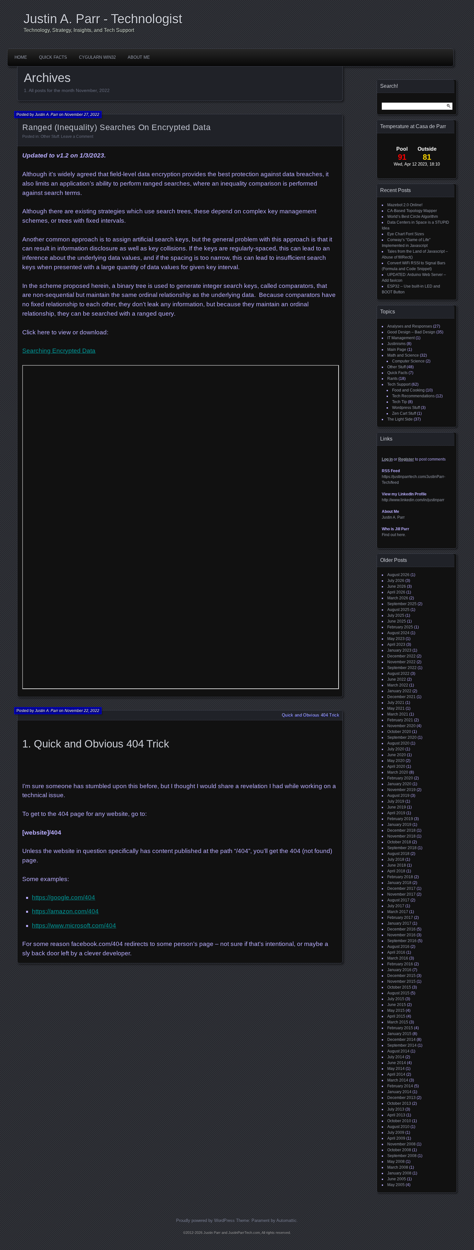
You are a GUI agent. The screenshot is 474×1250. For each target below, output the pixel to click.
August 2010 (398, 1126)
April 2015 (396, 1016)
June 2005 (396, 1179)
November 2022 (401, 662)
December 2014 (401, 1039)
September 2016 (402, 941)
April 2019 (396, 813)
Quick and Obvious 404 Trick (310, 715)
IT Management (401, 338)
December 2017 (401, 888)
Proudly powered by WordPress (205, 1220)
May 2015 (396, 1010)
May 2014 (396, 1068)
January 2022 (399, 691)
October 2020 (399, 731)
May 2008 (396, 1161)
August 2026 (398, 575)
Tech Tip (399, 402)
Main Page (396, 349)
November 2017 (401, 894)
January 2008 (399, 1173)
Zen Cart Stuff (404, 413)
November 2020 (401, 726)
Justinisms (396, 343)
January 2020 (399, 784)
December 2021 (401, 697)
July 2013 (395, 1109)
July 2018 (395, 859)
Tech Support (398, 384)
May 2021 (396, 708)
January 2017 (399, 923)
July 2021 (395, 702)
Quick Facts (53, 57)
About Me (139, 57)
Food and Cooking (408, 390)
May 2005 (396, 1185)
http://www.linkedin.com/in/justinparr (413, 500)
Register (406, 459)
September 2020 (402, 737)
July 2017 (395, 906)
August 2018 (398, 853)
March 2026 (397, 598)
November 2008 (401, 1144)
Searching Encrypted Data (58, 350)
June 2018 (396, 865)
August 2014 (398, 1051)
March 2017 (397, 912)
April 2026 (396, 592)
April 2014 (396, 1074)
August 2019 (398, 795)
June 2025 (396, 621)
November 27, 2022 (81, 114)
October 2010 (399, 1121)
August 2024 (398, 633)
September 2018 (402, 848)
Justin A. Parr (46, 114)
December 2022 (401, 656)
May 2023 (396, 638)
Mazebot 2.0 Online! (404, 205)
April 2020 (396, 766)
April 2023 (396, 644)
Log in (387, 459)
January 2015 (399, 1034)
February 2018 (400, 877)
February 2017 (400, 917)
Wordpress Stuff (406, 407)
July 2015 (395, 999)
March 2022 (397, 685)
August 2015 (398, 993)
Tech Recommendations (413, 396)
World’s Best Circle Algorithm (412, 216)
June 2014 (396, 1063)
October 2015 (399, 987)
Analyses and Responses (409, 326)
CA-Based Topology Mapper (412, 210)
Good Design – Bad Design (411, 332)
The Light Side (400, 419)
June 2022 (396, 679)
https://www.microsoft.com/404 (74, 925)
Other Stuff (50, 136)
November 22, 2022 (81, 710)
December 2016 (401, 929)
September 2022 (402, 668)
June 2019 (396, 807)
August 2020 (398, 743)
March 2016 (397, 958)
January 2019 (399, 824)
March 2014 (397, 1080)
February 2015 (400, 1028)
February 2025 (400, 627)
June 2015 (396, 1004)
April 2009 (396, 1138)
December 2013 (401, 1097)
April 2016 (396, 952)
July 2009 (395, 1132)
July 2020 (395, 749)
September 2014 (402, 1045)
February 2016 (400, 964)
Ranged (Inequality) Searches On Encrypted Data (116, 127)
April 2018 (396, 871)
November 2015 (401, 981)
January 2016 (399, 970)
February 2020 (400, 778)
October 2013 (399, 1103)
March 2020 (397, 772)
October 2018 (399, 842)
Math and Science (403, 355)
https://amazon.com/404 (65, 911)
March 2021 (397, 714)
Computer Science (408, 361)
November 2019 (401, 790)
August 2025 (398, 609)
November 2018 (401, 836)
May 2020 (396, 760)
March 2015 (397, 1022)
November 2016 (401, 935)
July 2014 (395, 1057)
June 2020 (396, 755)
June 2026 (396, 586)
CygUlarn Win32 (97, 57)
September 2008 (402, 1155)
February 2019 (400, 819)
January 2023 (399, 650)
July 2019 (395, 801)
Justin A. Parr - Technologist (103, 19)
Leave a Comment (77, 136)
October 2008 (399, 1150)
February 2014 (400, 1086)
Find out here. (394, 535)
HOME (21, 57)
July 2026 (395, 580)
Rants (392, 378)
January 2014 (399, 1092)
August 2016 (398, 946)
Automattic (286, 1220)
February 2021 (400, 720)
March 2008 (397, 1167)
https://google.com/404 (63, 897)
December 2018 (401, 830)
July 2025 (395, 615)
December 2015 (401, 975)
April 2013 (396, 1115)
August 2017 (398, 900)
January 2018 (399, 882)
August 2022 (398, 673)
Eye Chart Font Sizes (405, 234)
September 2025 (402, 604)
